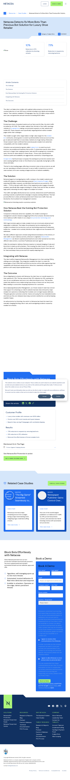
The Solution (9, 89)
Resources (12, 13)
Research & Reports (26, 715)
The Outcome (9, 100)
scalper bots (34, 147)
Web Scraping (56, 736)
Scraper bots (8, 159)
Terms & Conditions (44, 770)
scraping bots (15, 128)
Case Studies (40, 718)
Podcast (22, 720)
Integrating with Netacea (13, 97)
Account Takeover (58, 725)
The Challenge (10, 85)
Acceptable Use (55, 770)
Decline (58, 396)
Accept (45, 396)
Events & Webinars (26, 722)
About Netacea (57, 715)
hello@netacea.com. (13, 765)
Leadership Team (57, 718)
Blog (21, 718)
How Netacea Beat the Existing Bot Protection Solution (21, 93)
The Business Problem (43, 715)
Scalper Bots (56, 734)
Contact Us (55, 720)
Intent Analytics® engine (40, 181)
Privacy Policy (53, 686)
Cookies (64, 770)
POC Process (24, 729)
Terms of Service (44, 688)
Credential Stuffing (58, 727)
